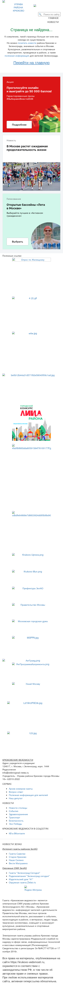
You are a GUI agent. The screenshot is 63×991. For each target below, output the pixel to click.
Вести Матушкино (18, 863)
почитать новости (27, 42)
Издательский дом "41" (21, 879)
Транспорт (14, 817)
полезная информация (17, 55)
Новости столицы (18, 807)
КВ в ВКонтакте (17, 833)
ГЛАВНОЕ (54, 17)
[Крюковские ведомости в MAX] (35, 5)
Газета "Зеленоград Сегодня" (24, 872)
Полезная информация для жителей (28, 795)
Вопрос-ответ (16, 791)
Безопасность (16, 820)
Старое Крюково (17, 856)
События (13, 811)
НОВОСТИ (54, 21)
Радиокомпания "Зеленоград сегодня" (29, 876)
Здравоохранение (18, 814)
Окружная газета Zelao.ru (22, 882)
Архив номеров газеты (21, 788)
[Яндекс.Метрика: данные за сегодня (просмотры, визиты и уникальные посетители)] (33, 888)
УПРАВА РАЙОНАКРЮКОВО (18, 7)
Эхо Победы (15, 823)
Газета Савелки (17, 853)
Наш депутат (15, 798)
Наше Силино (16, 860)
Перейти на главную (31, 62)
